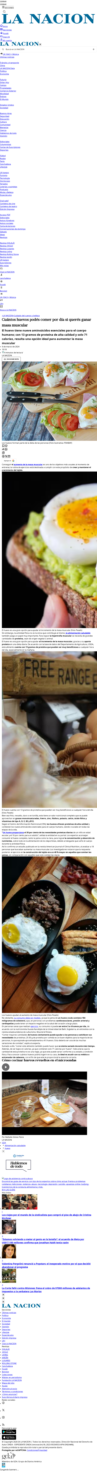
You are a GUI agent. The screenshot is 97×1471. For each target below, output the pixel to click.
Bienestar (4, 127)
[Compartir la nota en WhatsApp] (6, 449)
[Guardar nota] (3, 445)
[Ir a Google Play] (9, 1433)
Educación (4, 119)
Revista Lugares (7, 248)
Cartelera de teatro (8, 206)
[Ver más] (3, 1151)
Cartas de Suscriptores (10, 147)
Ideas (2, 234)
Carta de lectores (7, 226)
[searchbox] (47, 49)
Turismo (3, 175)
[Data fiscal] (3, 1466)
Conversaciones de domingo (13, 229)
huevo (7, 1148)
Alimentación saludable (15, 1145)
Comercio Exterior (8, 91)
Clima (2, 65)
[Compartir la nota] (3, 449)
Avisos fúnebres (7, 220)
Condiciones (32, 1450)
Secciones (7, 30)
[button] (48, 176)
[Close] (3, 1294)
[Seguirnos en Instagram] (3, 1418)
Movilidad (4, 93)
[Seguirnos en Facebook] (3, 1403)
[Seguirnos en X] (3, 1410)
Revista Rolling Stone (9, 254)
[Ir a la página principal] (48, 23)
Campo (3, 85)
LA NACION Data (7, 68)
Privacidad (42, 1450)
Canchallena (5, 164)
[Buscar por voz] (93, 49)
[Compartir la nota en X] (6, 456)
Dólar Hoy (4, 82)
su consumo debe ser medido (27, 1018)
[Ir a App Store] (9, 1439)
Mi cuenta (7, 40)
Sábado (3, 231)
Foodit (6, 33)
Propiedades (5, 88)
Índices (3, 96)
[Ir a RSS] (3, 1425)
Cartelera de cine (7, 203)
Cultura (3, 122)
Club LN (6, 37)
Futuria (3, 79)
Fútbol (3, 155)
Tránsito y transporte (9, 62)
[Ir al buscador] (4, 11)
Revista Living (6, 251)
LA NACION (7, 315)
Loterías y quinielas (8, 186)
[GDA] (9, 1458)
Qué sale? (4, 200)
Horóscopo (5, 181)
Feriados (4, 184)
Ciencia (3, 130)
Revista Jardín (6, 257)
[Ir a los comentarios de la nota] (6, 445)
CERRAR (3, 1)
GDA (4, 1142)
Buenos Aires (6, 113)
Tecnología (5, 178)
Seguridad (4, 116)
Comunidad (5, 124)
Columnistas (5, 144)
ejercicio (34, 1026)
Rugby (3, 158)
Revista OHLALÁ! (7, 243)
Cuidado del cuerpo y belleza (26, 315)
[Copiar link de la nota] (3, 453)
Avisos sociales (6, 223)
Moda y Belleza (6, 192)
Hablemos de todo (8, 133)
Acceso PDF (5, 215)
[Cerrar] (40, 44)
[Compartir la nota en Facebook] (3, 456)
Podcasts (4, 189)
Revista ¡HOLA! (6, 246)
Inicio (5, 26)
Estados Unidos (7, 105)
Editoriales (4, 141)
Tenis (2, 161)
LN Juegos (4, 172)
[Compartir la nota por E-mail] (9, 456)
